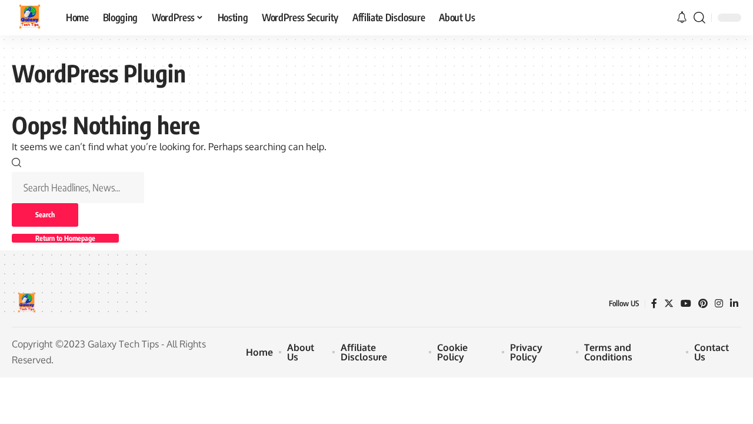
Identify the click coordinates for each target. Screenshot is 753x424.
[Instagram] (719, 304)
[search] (699, 18)
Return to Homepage (65, 238)
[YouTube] (686, 304)
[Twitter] (669, 304)
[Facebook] (654, 304)
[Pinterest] (703, 304)
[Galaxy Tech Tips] (29, 17)
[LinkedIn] (734, 304)
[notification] (682, 17)
